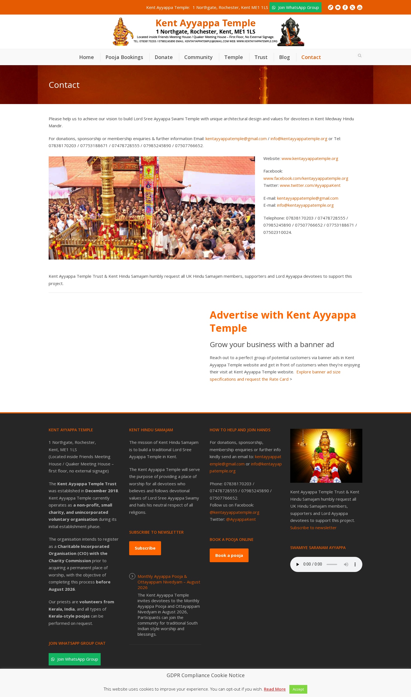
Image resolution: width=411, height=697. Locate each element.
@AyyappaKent (241, 519)
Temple (233, 57)
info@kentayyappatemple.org (299, 138)
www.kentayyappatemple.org (310, 158)
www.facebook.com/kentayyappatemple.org (305, 178)
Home (86, 57)
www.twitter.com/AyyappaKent (310, 185)
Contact (311, 57)
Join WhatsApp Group (298, 7)
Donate (164, 57)
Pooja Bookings (124, 57)
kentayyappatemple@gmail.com (236, 138)
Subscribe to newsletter (313, 527)
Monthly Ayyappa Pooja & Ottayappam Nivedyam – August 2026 (169, 581)
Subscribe (145, 548)
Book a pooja (229, 555)
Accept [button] (298, 689)
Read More (275, 689)
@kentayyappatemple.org (234, 512)
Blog (284, 57)
